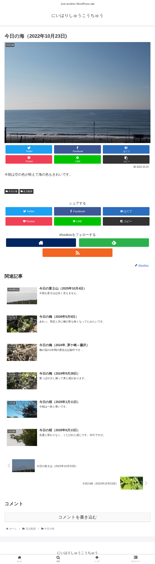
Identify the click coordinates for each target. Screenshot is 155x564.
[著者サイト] (41, 242)
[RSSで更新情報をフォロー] (78, 252)
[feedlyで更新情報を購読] (114, 242)
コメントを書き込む (77, 517)
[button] (143, 402)
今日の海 (12, 191)
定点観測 (27, 191)
